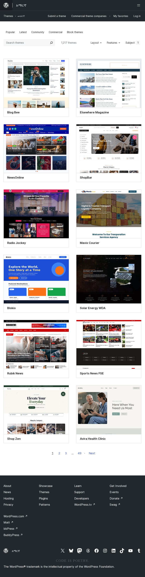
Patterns (44, 504)
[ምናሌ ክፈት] (139, 5)
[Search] (51, 42)
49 (79, 453)
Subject (132, 42)
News (7, 492)
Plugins (43, 498)
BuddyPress (13, 535)
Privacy (8, 504)
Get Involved (118, 486)
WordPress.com (16, 516)
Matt (8, 522)
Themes (8, 15)
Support (79, 492)
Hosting (9, 498)
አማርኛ (16, 551)
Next (92, 453)
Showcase (46, 486)
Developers (81, 498)
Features (112, 42)
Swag (115, 504)
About (7, 486)
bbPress (11, 528)
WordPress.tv (84, 504)
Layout (95, 42)
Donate (116, 498)
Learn (78, 486)
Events (114, 492)
